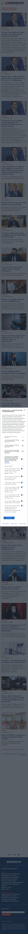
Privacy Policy (22, 523)
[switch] (22, 440)
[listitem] (14, 437)
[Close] (25, 410)
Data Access (14, 523)
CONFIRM (9, 517)
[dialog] (14, 467)
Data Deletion (5, 523)
